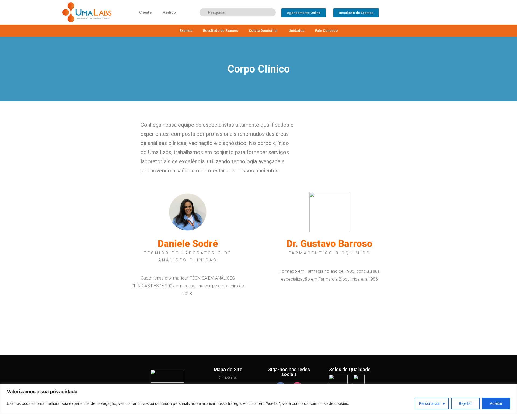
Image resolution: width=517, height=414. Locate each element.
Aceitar (496, 403)
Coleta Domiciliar (263, 31)
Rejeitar (465, 403)
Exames (186, 31)
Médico (169, 12)
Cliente (145, 12)
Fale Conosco (326, 31)
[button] (303, 12)
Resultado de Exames (220, 31)
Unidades (296, 31)
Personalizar (430, 403)
